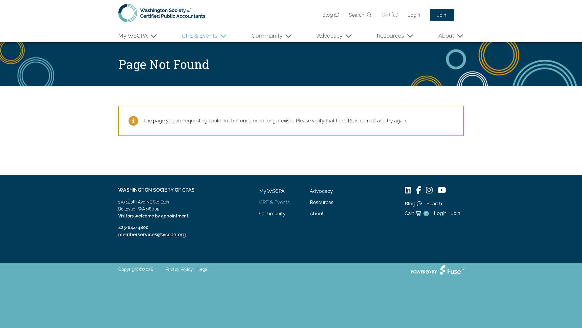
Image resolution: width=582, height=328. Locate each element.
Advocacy (330, 35)
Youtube (441, 190)
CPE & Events (199, 35)
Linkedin (408, 190)
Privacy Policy (179, 269)
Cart (386, 15)
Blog (327, 15)
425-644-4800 (133, 227)
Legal (203, 269)
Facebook (418, 190)
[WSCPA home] (161, 12)
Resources (390, 35)
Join (441, 15)
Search (356, 15)
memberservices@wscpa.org (152, 234)
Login (413, 15)
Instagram (429, 190)
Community (267, 35)
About (446, 35)
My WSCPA (133, 35)
